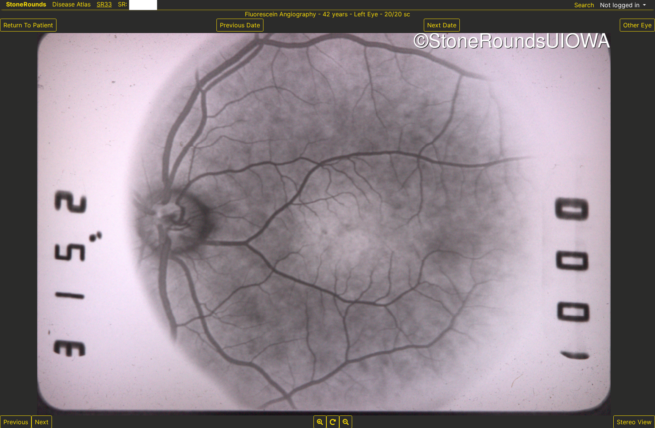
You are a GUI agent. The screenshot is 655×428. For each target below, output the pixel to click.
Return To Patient (28, 25)
